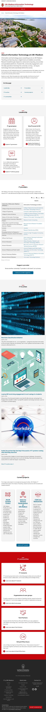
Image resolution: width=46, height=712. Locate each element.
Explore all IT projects (23, 545)
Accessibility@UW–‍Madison (23, 695)
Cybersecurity (9, 697)
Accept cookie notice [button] (35, 707)
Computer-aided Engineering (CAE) (32, 211)
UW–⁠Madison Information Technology (19, 4)
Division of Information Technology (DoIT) (34, 217)
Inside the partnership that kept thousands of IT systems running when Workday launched (22, 451)
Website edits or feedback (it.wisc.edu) (22, 692)
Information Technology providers (33, 204)
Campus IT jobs (23, 686)
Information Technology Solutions (32, 257)
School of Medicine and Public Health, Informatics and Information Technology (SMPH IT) (33, 250)
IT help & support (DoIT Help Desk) (23, 689)
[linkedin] (36, 689)
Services (8, 683)
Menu (22, 9)
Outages (23, 684)
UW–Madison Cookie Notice (15, 709)
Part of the (23, 675)
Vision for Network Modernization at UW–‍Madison (23, 503)
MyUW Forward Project (8, 501)
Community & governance (8, 687)
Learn (8, 684)
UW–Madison (8, 1)
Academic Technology (8, 695)
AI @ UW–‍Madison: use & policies (8, 699)
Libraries (26, 228)
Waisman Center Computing (30, 220)
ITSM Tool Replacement (38, 500)
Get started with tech (23, 683)
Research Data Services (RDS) (31, 230)
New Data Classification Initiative (12, 337)
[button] (33, 198)
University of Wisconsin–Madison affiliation (10, 204)
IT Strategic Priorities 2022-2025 (8, 692)
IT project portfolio (9, 690)
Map (37, 686)
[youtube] (33, 689)
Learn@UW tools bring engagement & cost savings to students (21, 394)
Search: (39, 200)
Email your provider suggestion (23, 272)
